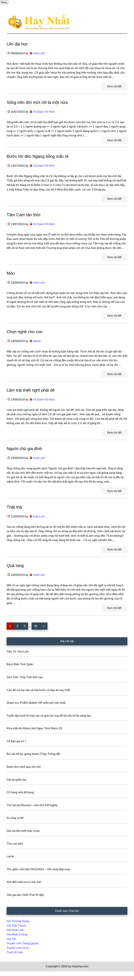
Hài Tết (11, 939)
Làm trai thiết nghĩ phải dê (31, 390)
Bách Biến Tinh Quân (20, 664)
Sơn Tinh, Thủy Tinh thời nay (25, 677)
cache (10, 856)
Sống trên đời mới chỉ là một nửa (37, 102)
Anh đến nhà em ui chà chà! (24, 881)
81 (37, 626)
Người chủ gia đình (24, 448)
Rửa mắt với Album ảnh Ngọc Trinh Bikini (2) (34, 728)
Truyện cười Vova (18, 947)
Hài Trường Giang (18, 921)
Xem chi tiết (114, 86)
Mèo (11, 273)
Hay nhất (67, 22)
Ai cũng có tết (15, 817)
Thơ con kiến (15, 843)
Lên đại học (17, 44)
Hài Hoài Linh (15, 930)
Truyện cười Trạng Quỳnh (23, 943)
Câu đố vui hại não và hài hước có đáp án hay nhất (38, 690)
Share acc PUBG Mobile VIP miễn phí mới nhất (36, 702)
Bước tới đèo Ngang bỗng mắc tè (38, 156)
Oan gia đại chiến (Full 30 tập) (25, 894)
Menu (4, 2)
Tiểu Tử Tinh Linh (18, 651)
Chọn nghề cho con (24, 331)
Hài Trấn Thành (16, 925)
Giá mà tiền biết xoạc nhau (23, 830)
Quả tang (15, 565)
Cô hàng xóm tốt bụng (20, 792)
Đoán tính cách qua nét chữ (24, 766)
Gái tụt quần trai (16, 779)
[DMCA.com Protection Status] (8, 973)
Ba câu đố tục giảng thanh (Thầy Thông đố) (33, 753)
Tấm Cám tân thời (23, 214)
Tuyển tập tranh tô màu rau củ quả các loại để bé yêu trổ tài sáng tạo (49, 715)
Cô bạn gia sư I (16, 741)
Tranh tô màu (15, 952)
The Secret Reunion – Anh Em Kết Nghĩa (32, 805)
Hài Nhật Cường (17, 934)
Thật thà (14, 507)
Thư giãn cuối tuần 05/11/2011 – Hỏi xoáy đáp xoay (38, 869)
